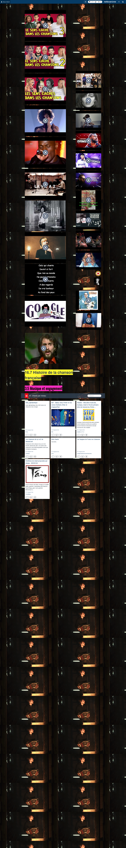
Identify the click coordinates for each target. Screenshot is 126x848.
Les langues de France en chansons (88, 439)
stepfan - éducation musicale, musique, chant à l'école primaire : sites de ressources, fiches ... (88, 405)
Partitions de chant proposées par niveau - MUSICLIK (36, 462)
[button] (123, 2)
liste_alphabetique (31, 403)
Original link (30, 430)
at (80, 432)
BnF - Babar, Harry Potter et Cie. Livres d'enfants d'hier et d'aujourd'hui (61, 405)
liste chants (55, 439)
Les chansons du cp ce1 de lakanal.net (34, 440)
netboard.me (110, 2)
